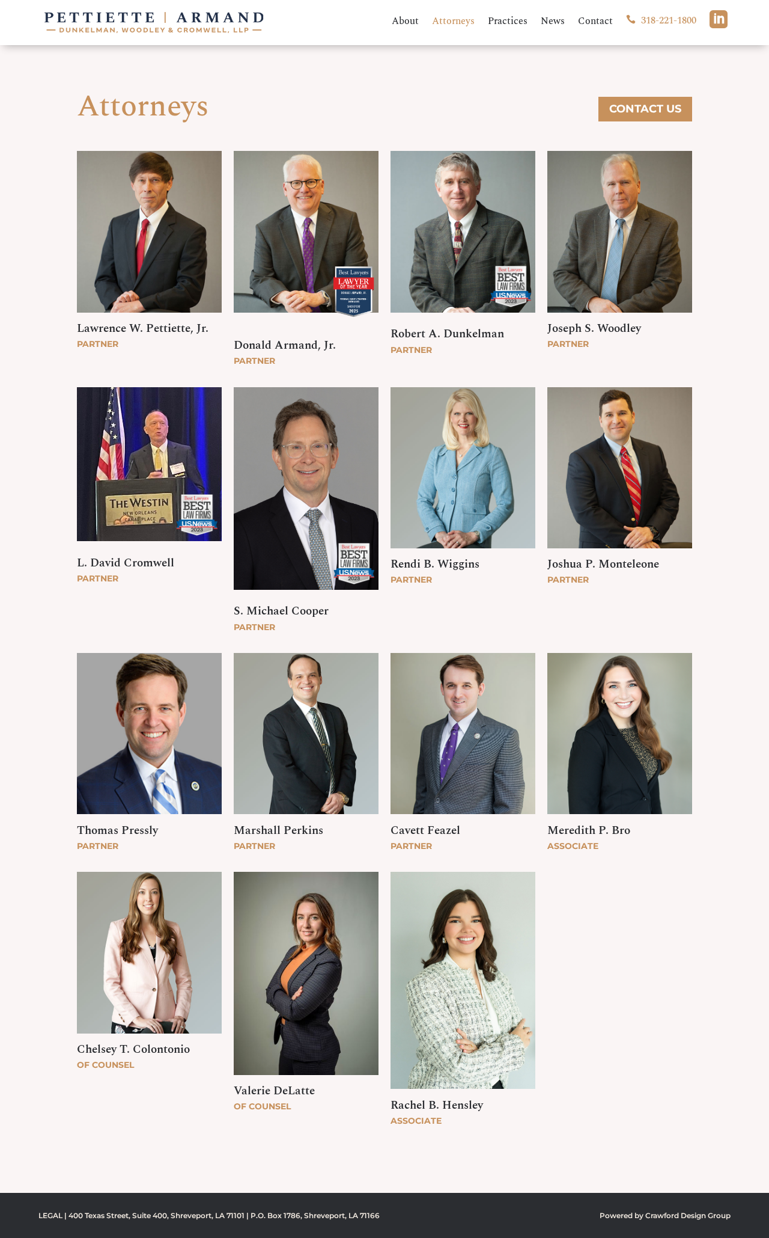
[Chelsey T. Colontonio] (149, 1036)
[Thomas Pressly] (149, 817)
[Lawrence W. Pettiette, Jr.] (149, 315)
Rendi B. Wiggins (435, 564)
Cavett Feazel (425, 830)
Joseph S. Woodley (594, 328)
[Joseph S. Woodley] (619, 315)
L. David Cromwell (125, 563)
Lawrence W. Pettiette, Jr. (142, 328)
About (405, 22)
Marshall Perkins (278, 830)
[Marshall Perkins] (306, 817)
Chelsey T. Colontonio (133, 1049)
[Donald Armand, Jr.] (306, 295)
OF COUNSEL (262, 1106)
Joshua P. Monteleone (603, 564)
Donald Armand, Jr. (285, 345)
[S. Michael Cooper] (306, 570)
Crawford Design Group (688, 1215)
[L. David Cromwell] (149, 521)
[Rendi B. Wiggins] (463, 550)
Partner (97, 344)
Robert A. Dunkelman (447, 334)
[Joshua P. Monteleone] (619, 550)
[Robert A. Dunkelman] (463, 292)
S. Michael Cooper (281, 611)
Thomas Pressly (117, 830)
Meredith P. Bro (588, 830)
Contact (595, 22)
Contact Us (645, 108)
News (553, 22)
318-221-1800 (661, 21)
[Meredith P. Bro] (619, 817)
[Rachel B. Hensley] (463, 1091)
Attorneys (453, 22)
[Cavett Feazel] (463, 817)
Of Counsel (105, 1064)
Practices (507, 22)
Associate (572, 846)
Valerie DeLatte (274, 1091)
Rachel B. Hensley (437, 1105)
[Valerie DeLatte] (306, 1077)
